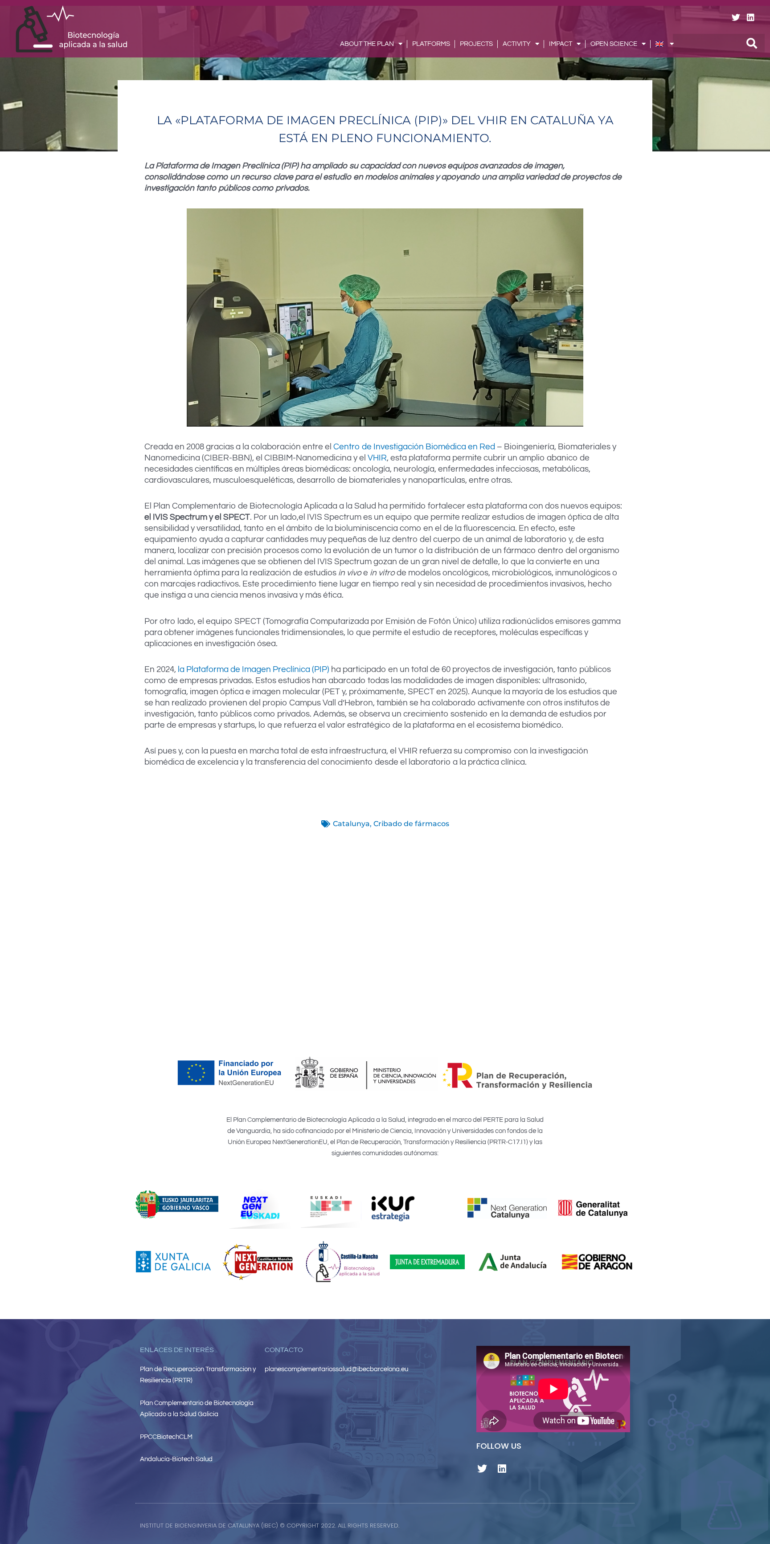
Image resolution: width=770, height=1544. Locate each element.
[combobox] (719, 43)
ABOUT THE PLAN (367, 44)
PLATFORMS (431, 44)
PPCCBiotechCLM (166, 1437)
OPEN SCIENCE (613, 44)
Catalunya (351, 823)
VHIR (377, 457)
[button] (488, 1525)
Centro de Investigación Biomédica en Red (414, 446)
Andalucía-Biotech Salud (176, 1459)
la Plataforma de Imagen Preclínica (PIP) (252, 669)
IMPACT (560, 44)
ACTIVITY (517, 44)
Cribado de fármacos (411, 823)
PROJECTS (476, 44)
